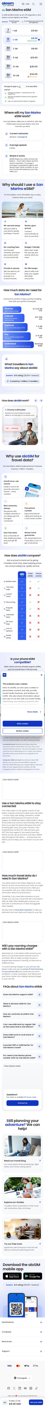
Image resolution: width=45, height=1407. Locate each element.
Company (6, 1332)
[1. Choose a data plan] (20, 425)
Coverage (21, 137)
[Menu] (41, 4)
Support (6, 1351)
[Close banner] (41, 675)
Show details (32, 712)
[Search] (33, 4)
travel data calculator (23, 910)
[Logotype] (8, 4)
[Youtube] (25, 1388)
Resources (7, 1341)
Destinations (8, 1322)
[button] (22, 31)
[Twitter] (14, 1388)
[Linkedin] (19, 1388)
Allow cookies (22, 724)
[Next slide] (41, 401)
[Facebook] (8, 1388)
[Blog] (22, 1153)
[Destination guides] (22, 1195)
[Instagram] (30, 1388)
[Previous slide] (36, 401)
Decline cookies (22, 731)
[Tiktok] (36, 1388)
